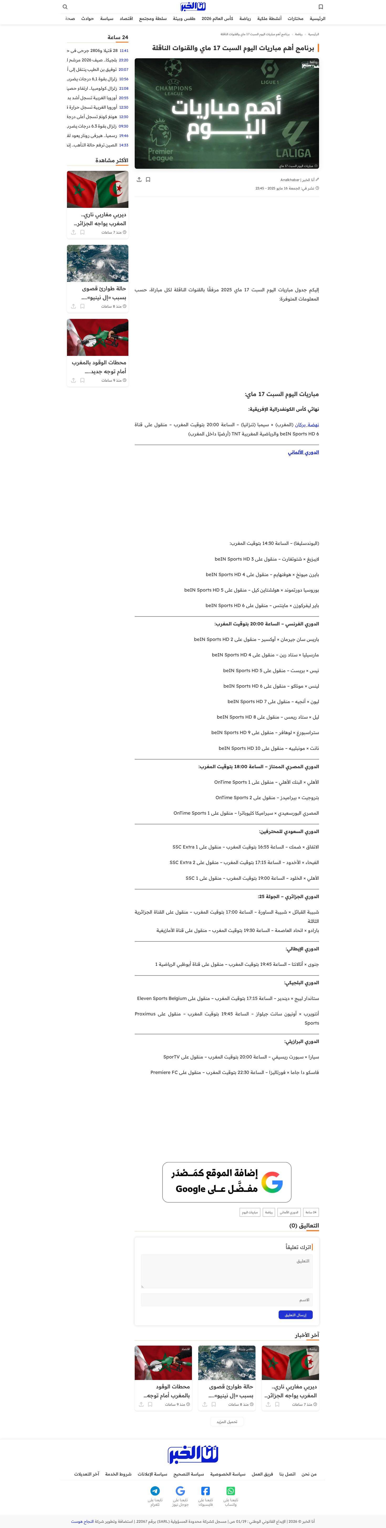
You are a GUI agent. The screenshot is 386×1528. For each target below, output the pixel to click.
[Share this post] (139, 179)
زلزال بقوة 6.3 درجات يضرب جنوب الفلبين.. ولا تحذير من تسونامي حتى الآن (92, 126)
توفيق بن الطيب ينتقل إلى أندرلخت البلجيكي (92, 69)
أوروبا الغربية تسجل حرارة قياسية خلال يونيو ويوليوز (92, 107)
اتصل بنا (287, 1474)
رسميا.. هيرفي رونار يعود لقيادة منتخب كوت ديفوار (92, 135)
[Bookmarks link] (320, 6)
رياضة (245, 18)
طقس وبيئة (184, 18)
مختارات (296, 18)
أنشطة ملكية (269, 18)
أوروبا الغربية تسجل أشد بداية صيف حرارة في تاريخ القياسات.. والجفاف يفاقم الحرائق (92, 97)
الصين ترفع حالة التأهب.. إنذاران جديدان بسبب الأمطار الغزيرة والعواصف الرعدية (92, 144)
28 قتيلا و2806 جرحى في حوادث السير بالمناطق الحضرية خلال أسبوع (92, 50)
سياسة (106, 18)
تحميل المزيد (227, 1421)
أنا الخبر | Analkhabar (298, 179)
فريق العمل (262, 1474)
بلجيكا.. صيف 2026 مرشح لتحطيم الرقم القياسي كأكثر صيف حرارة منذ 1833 (92, 59)
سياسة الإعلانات (152, 1474)
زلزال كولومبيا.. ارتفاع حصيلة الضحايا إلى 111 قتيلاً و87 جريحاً (92, 88)
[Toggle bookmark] (148, 179)
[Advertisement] (227, 242)
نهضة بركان (307, 424)
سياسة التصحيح (189, 1474)
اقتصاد (126, 18)
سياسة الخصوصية (228, 1474)
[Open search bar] (65, 6)
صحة (70, 18)
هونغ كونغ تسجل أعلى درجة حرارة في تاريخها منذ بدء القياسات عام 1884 (92, 116)
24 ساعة (311, 1212)
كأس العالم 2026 (217, 18)
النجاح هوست (82, 1521)
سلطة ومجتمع (153, 18)
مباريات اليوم (250, 1212)
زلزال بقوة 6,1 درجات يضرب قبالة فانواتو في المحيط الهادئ (92, 78)
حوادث (87, 18)
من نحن (309, 1474)
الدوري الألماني (303, 452)
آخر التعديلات (86, 1474)
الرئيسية (317, 18)
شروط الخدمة (118, 1474)
